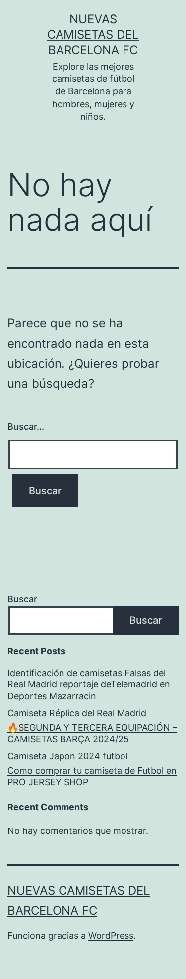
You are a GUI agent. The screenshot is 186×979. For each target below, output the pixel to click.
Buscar (22, 599)
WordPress (110, 935)
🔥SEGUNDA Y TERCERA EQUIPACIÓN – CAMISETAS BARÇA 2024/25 (92, 733)
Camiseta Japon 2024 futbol (67, 756)
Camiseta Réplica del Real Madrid (76, 713)
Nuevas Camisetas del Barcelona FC (93, 34)
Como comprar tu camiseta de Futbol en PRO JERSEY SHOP (92, 776)
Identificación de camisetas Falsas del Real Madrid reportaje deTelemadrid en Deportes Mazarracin (88, 684)
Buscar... (25, 426)
